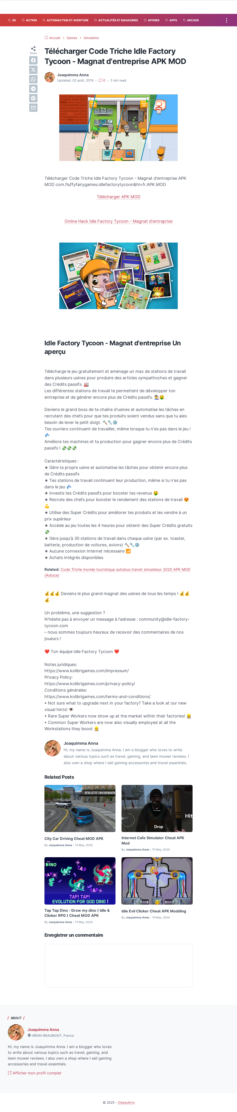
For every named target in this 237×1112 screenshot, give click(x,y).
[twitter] (33, 70)
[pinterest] (33, 98)
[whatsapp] (33, 79)
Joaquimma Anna (43, 1029)
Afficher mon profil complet (36, 1073)
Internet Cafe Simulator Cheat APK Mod (153, 840)
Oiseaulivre (126, 1102)
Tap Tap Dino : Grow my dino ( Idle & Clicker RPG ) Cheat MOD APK (77, 913)
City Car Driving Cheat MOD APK (73, 838)
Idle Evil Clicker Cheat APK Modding (154, 911)
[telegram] (33, 89)
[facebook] (33, 60)
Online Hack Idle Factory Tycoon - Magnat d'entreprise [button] (118, 221)
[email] (33, 107)
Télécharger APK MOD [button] (118, 196)
